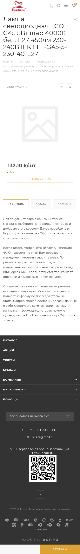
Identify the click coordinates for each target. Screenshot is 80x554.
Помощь (10, 399)
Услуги (9, 359)
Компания (12, 379)
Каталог (10, 340)
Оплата (41, 204)
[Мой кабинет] (66, 6)
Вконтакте (40, 494)
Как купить (16, 204)
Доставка (64, 204)
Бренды (9, 369)
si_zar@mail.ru (43, 437)
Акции (8, 350)
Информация (14, 389)
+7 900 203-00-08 (41, 430)
